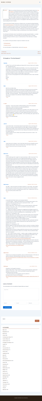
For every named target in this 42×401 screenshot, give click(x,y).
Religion (4, 369)
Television (4, 380)
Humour (4, 351)
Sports (4, 378)
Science (4, 371)
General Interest (6, 349)
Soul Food (4, 373)
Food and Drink (5, 347)
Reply (7, 79)
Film (3, 346)
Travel (4, 385)
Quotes (4, 366)
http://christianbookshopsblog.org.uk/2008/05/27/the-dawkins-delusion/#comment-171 (22, 276)
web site (25, 47)
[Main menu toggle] (40, 2)
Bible (3, 329)
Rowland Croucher (7, 45)
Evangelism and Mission (7, 342)
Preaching (4, 364)
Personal (4, 358)
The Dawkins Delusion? (9, 24)
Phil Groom (6, 266)
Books (4, 333)
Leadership (5, 353)
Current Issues (5, 340)
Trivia (4, 387)
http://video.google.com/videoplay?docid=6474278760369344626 (18, 238)
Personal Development (7, 360)
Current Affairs (5, 338)
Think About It (5, 384)
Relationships (5, 367)
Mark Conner (6, 2)
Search (4, 318)
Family (4, 344)
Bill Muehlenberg (7, 43)
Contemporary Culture (7, 337)
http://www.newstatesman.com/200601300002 (15, 245)
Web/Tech (4, 389)
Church (4, 335)
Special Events (5, 375)
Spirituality (4, 376)
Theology (4, 382)
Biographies (5, 331)
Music (4, 355)
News (4, 356)
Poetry (4, 362)
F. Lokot (5, 103)
